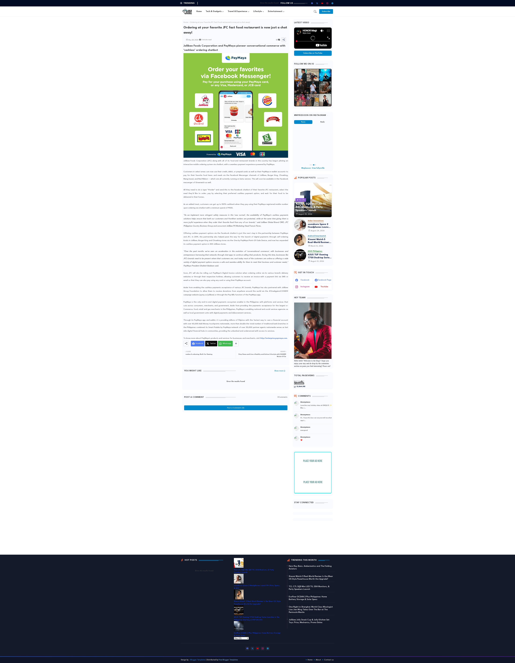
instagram (305, 287)
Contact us (329, 660)
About (318, 660)
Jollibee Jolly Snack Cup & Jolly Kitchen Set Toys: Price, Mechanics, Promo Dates (309, 621)
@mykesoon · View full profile (312, 168)
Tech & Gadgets (214, 11)
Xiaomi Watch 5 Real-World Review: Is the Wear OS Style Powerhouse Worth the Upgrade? (320, 241)
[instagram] (327, 3)
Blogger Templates (198, 660)
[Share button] (236, 343)
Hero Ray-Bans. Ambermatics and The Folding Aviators (310, 567)
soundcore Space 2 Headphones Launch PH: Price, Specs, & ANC (319, 226)
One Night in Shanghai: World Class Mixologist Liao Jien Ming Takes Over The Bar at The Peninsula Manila (311, 609)
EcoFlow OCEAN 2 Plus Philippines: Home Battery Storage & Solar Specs (308, 598)
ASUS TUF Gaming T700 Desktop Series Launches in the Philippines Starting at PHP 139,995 (319, 256)
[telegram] (332, 3)
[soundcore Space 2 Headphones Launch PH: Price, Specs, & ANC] (300, 225)
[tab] (199, 11)
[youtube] (322, 3)
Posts (303, 122)
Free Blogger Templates (228, 660)
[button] (315, 11)
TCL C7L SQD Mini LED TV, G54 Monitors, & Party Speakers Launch (309, 588)
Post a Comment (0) (235, 408)
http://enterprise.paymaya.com (273, 338)
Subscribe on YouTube (312, 53)
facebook (305, 280)
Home (199, 11)
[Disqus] (235, 447)
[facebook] (312, 3)
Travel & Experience (237, 11)
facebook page (324, 280)
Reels (322, 122)
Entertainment (275, 11)
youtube (324, 287)
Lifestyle (257, 11)
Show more (279, 371)
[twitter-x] (317, 3)
